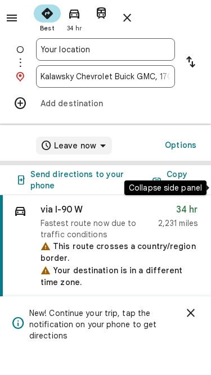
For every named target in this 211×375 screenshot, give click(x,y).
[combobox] (105, 49)
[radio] (47, 16)
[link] (105, 279)
